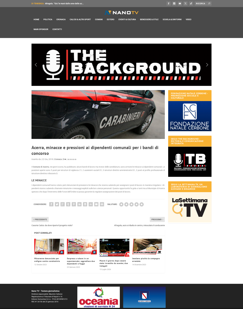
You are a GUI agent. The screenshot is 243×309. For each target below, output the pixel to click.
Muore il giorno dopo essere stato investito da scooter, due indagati (114, 263)
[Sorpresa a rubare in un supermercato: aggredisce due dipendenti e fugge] (82, 246)
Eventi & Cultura (127, 19)
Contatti (57, 29)
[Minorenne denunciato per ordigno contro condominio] (49, 246)
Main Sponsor (41, 29)
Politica (47, 19)
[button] (122, 65)
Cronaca (61, 19)
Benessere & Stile (149, 19)
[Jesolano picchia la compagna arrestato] (147, 246)
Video (188, 19)
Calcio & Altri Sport (80, 19)
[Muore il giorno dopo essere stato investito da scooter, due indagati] (114, 248)
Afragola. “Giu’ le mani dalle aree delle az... (64, 3)
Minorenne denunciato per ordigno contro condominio (47, 259)
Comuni (99, 19)
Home (36, 19)
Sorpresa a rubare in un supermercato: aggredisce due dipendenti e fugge (81, 261)
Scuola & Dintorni (172, 19)
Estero (110, 19)
